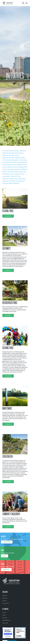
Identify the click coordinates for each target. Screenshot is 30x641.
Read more (6, 569)
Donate (4, 615)
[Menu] (27, 3)
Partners (4, 600)
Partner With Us (6, 620)
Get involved (6, 542)
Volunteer (4, 617)
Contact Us (5, 623)
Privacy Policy (5, 603)
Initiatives (4, 598)
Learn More (8, 216)
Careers (4, 612)
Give (4, 556)
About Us (4, 595)
